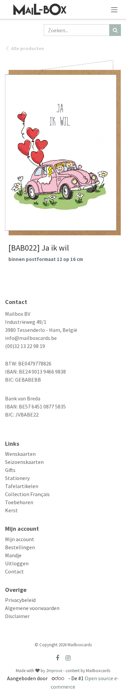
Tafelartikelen (21, 486)
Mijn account (19, 539)
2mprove (54, 670)
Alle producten (27, 48)
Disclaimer (17, 616)
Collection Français (27, 494)
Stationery (17, 478)
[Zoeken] (115, 30)
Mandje (13, 555)
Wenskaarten (20, 453)
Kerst (11, 510)
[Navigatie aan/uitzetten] (114, 9)
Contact (14, 571)
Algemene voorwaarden (32, 608)
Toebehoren (19, 502)
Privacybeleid (20, 600)
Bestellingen (20, 547)
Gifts (10, 470)
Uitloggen (17, 563)
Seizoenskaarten (24, 462)
